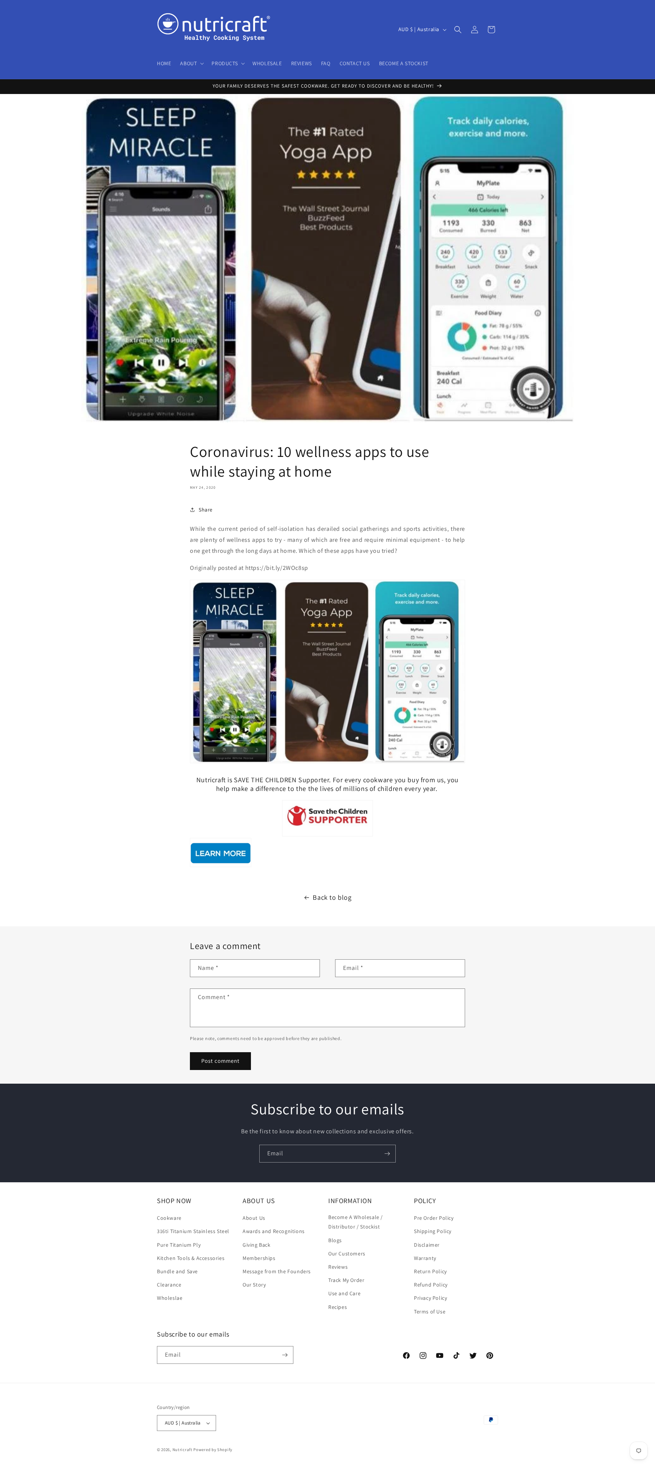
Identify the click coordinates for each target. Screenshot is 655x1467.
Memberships (259, 1258)
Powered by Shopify (212, 1449)
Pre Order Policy (434, 1217)
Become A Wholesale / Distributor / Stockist (355, 1222)
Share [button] (206, 509)
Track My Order (346, 1280)
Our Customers (346, 1253)
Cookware (169, 1217)
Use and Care (344, 1293)
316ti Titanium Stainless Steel (193, 1231)
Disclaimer (427, 1244)
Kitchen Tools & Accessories (190, 1258)
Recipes (337, 1307)
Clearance (169, 1284)
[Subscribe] (387, 1154)
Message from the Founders (277, 1271)
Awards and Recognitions (274, 1231)
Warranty (425, 1258)
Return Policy (430, 1271)
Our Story (254, 1284)
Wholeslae (169, 1297)
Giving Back (257, 1244)
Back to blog (332, 897)
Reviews (338, 1266)
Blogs (335, 1240)
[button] (191, 63)
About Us (254, 1217)
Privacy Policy (430, 1297)
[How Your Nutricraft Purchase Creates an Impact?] (327, 818)
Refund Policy (431, 1284)
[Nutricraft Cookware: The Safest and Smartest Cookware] (220, 867)
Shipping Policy (432, 1231)
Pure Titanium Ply (179, 1244)
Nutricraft (182, 1449)
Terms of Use (429, 1311)
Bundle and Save (177, 1271)
